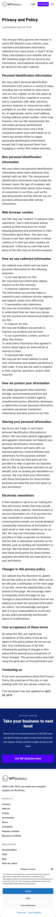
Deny (28, 898)
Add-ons (6, 808)
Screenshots (8, 818)
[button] (52, 869)
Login (33, 4)
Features (6, 804)
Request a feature (10, 831)
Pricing (5, 813)
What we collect (9, 863)
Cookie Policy (22, 912)
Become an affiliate (11, 836)
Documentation (9, 850)
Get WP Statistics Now (28, 758)
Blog (4, 859)
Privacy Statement (34, 912)
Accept (28, 891)
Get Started (43, 4)
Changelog (7, 826)
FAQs (4, 854)
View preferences (28, 905)
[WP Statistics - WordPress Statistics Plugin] (12, 4)
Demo (5, 822)
